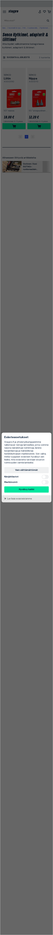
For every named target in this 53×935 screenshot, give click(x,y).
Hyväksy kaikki (26, 489)
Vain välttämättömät (26, 470)
